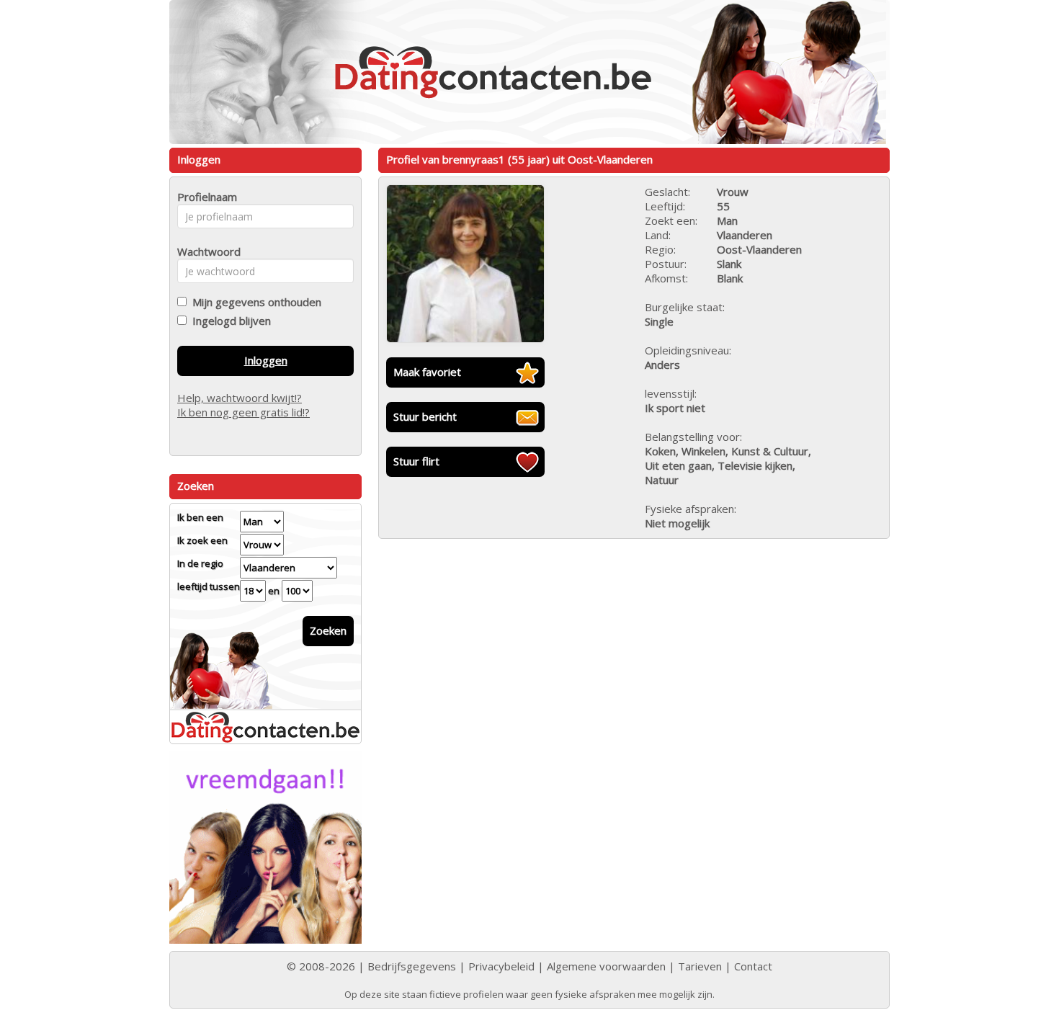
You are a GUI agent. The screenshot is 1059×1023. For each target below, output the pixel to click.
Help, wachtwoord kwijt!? (239, 397)
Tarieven (700, 966)
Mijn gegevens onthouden (254, 302)
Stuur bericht (425, 416)
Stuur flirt (416, 461)
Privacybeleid (501, 966)
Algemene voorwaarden (606, 966)
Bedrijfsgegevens (411, 966)
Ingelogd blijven (229, 320)
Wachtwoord (205, 251)
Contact (753, 966)
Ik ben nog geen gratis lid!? (243, 412)
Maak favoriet (427, 372)
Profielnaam (205, 196)
